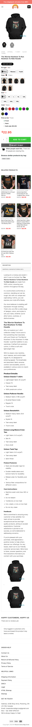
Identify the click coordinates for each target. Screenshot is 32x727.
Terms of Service (7, 666)
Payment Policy (6, 680)
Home (3, 52)
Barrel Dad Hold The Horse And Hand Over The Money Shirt (7, 221)
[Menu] (2, 7)
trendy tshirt (6, 158)
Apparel (10, 52)
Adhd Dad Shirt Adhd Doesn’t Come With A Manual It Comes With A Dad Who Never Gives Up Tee (23, 223)
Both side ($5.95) (11, 126)
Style (4, 75)
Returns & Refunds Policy (10, 660)
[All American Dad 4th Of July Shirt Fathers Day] (8, 241)
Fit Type (4, 67)
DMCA (3, 683)
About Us (4, 656)
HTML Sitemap (6, 690)
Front (7, 121)
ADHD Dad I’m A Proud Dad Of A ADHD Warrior (8, 193)
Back (7, 123)
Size (3, 92)
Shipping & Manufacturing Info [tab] (13, 269)
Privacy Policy (6, 663)
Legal (3, 687)
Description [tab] (7, 265)
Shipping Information (8, 677)
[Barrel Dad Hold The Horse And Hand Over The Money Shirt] (8, 210)
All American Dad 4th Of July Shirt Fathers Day (7, 253)
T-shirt (17, 52)
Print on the (5, 118)
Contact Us (5, 653)
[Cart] (29, 6)
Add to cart (20, 140)
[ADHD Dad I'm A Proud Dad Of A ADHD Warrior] (8, 182)
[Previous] (3, 26)
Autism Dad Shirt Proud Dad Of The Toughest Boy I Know (23, 193)
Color (3, 105)
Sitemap (4, 694)
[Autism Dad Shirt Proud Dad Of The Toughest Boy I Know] (24, 182)
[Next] (28, 26)
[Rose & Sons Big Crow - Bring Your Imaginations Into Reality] (15, 7)
